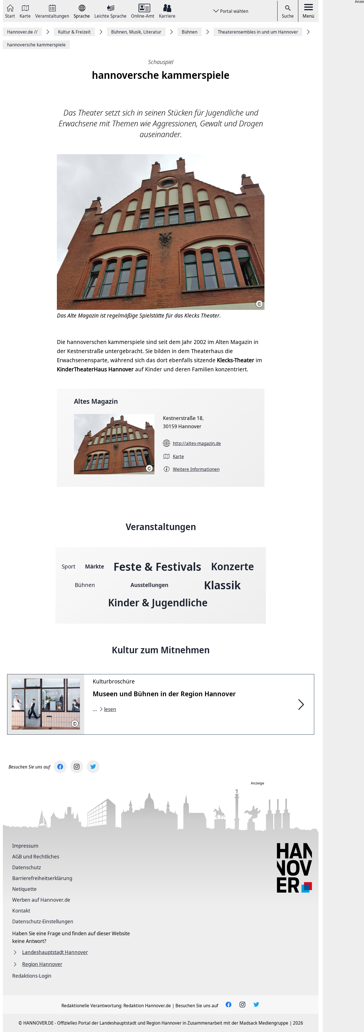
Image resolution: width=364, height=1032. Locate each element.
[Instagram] (76, 766)
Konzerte (232, 566)
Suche (288, 16)
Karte (25, 15)
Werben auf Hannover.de (41, 899)
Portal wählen (234, 11)
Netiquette (24, 888)
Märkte (94, 566)
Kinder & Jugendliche (158, 602)
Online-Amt (142, 15)
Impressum (25, 845)
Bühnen (85, 585)
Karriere (167, 15)
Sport (68, 566)
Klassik (222, 585)
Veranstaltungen (52, 15)
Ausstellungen (149, 585)
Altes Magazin (96, 401)
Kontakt (21, 910)
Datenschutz (26, 867)
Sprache (82, 15)
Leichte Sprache (110, 15)
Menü (308, 16)
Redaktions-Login (31, 975)
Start (10, 15)
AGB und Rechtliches (35, 856)
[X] (93, 766)
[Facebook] (60, 766)
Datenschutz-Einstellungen (42, 921)
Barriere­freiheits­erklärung (42, 878)
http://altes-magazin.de (197, 443)
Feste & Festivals (157, 566)
